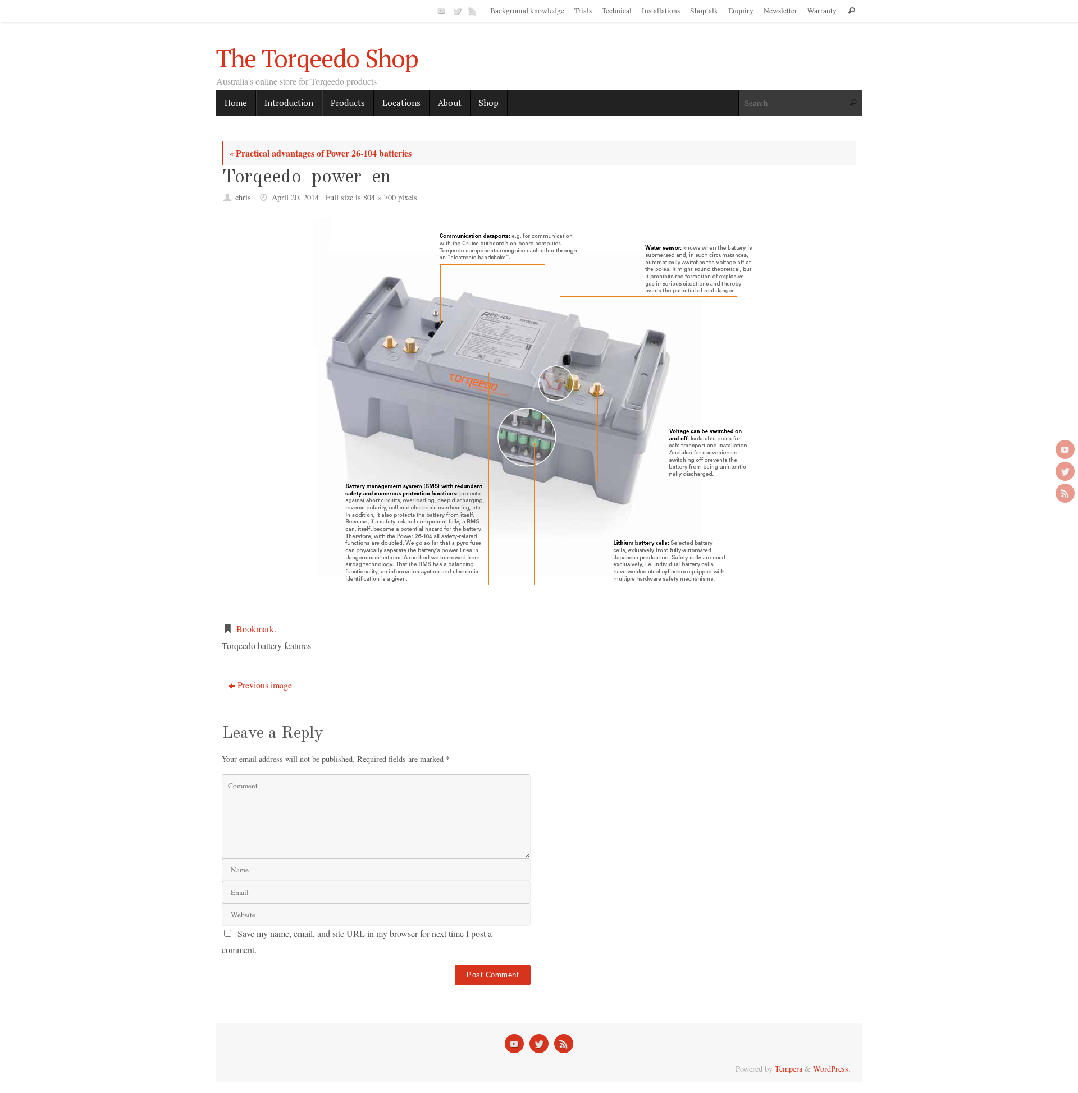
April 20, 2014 (295, 197)
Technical (617, 11)
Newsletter (780, 11)
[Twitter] (456, 11)
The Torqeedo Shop (317, 58)
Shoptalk (704, 11)
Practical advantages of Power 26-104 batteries (320, 152)
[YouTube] (440, 11)
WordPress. (832, 1068)
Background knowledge (527, 11)
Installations (661, 11)
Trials (583, 11)
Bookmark (255, 629)
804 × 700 (379, 197)
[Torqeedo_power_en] (539, 414)
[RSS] (471, 11)
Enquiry (740, 11)
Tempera (788, 1068)
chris (243, 197)
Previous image (264, 685)
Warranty (822, 11)
